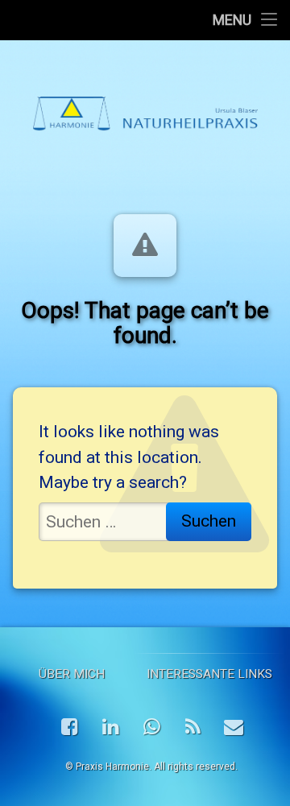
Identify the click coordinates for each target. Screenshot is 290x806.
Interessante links (209, 674)
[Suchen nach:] (145, 521)
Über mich (72, 674)
